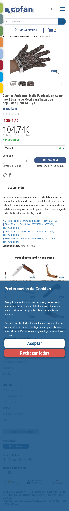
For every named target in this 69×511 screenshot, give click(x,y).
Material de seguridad (21, 36)
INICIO (5, 36)
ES (53, 9)
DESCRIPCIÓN (16, 188)
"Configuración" (37, 327)
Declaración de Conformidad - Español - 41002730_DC (31, 220)
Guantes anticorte (42, 36)
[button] (62, 21)
